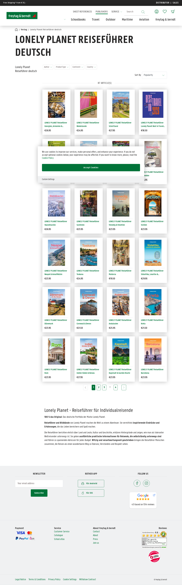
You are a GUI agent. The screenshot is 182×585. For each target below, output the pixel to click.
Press (95, 539)
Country (90, 67)
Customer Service (61, 531)
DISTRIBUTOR (163, 3)
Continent (76, 67)
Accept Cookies (91, 167)
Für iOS (89, 493)
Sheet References (82, 12)
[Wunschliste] (165, 10)
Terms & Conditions (37, 579)
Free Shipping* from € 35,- (14, 3)
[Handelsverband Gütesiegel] (154, 556)
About (95, 535)
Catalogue (58, 535)
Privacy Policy (54, 579)
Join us (96, 543)
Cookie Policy (48, 158)
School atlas (59, 539)
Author (46, 67)
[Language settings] (65, 20)
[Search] (143, 12)
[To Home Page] (22, 15)
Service (115, 12)
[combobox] (136, 12)
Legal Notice (20, 579)
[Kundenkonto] (157, 10)
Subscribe (39, 493)
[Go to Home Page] (16, 30)
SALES (175, 3)
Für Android (91, 483)
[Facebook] (137, 483)
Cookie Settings (70, 579)
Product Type (61, 67)
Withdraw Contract (87, 579)
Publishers (102, 12)
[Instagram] (146, 483)
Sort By (138, 75)
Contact (96, 531)
